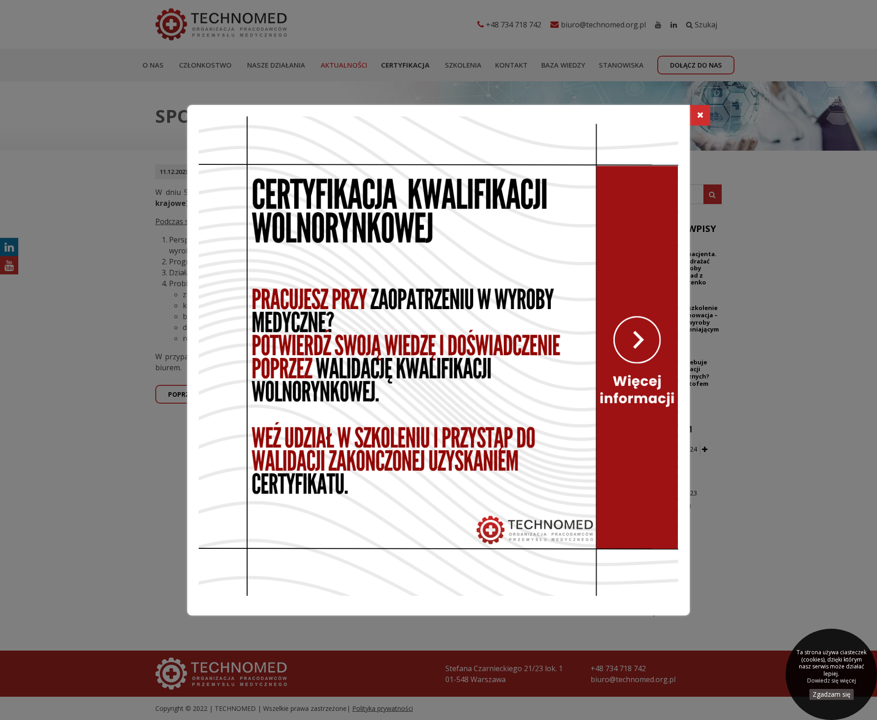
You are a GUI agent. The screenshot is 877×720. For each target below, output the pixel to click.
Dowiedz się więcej (831, 680)
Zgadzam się (832, 694)
